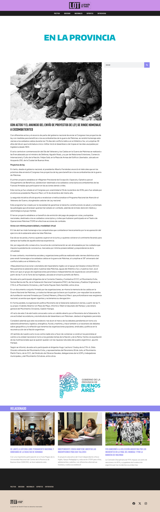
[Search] (147, 65)
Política (57, 13)
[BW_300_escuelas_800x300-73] (80, 53)
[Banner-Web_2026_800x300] (80, 401)
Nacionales (78, 13)
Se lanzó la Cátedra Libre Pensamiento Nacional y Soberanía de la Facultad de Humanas (32, 450)
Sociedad (67, 13)
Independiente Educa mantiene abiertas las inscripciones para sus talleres (77, 450)
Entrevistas (102, 13)
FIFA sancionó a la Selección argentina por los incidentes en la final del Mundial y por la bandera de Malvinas (125, 452)
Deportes (90, 13)
